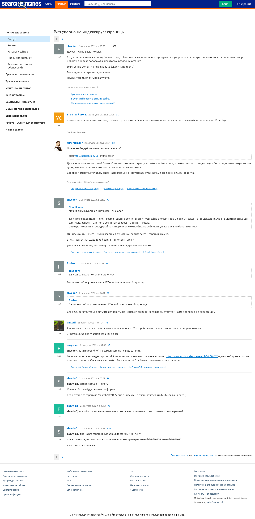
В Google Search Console (154, 252)
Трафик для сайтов (17, 81)
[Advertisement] (127, 17)
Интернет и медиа (140, 485)
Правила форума (12, 494)
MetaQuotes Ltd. (214, 502)
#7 (109, 345)
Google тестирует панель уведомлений (122, 252)
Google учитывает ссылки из (113, 367)
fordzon (71, 263)
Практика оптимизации (20, 74)
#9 (109, 405)
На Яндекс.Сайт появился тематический (147, 367)
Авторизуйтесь (179, 455)
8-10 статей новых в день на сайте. (90, 98)
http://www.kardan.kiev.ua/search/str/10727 (192, 356)
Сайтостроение (15, 95)
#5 (108, 293)
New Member (75, 142)
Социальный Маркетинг (20, 101)
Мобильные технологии (79, 471)
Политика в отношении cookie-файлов (214, 484)
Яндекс (12, 45)
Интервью (72, 476)
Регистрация (243, 4)
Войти (225, 4)
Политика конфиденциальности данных (215, 480)
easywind (72, 345)
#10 (109, 428)
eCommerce (136, 489)
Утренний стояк (77, 114)
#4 (107, 263)
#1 (117, 114)
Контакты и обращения (206, 493)
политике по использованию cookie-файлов (159, 514)
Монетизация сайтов (18, 88)
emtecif (71, 322)
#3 (108, 199)
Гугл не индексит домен (84, 94)
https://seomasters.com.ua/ (96, 182)
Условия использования (207, 475)
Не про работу (14, 129)
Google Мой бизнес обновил (84, 367)
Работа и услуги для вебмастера (25, 122)
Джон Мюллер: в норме (113, 188)
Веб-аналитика (75, 489)
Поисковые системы (18, 32)
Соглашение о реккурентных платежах (214, 489)
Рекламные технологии (79, 485)
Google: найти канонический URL (142, 188)
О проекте (199, 471)
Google (12, 39)
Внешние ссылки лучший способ (86, 252)
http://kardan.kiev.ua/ (87, 155)
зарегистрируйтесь (205, 455)
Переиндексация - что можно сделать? (92, 103)
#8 (108, 378)
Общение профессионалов (22, 108)
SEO (69, 480)
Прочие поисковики (20, 57)
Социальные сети (139, 476)
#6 (106, 322)
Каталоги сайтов (18, 51)
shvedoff (72, 46)
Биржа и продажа (16, 115)
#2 (113, 142)
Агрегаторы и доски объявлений (20, 65)
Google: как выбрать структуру (85, 188)
